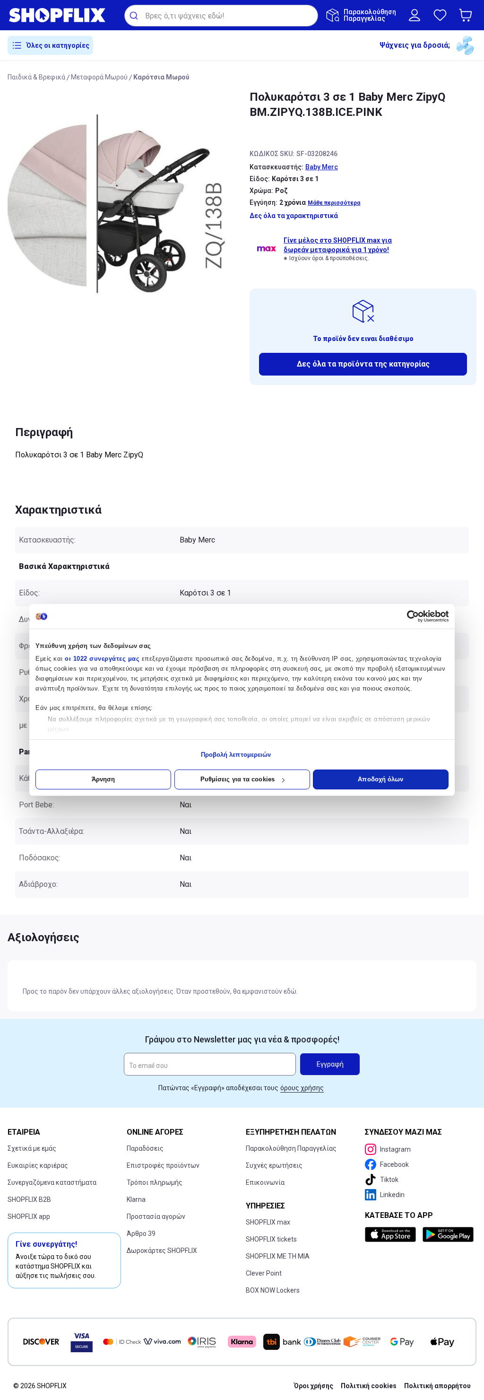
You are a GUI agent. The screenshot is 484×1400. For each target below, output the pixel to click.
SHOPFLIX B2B (29, 1199)
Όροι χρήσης (313, 1386)
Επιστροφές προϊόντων (163, 1165)
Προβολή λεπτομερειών (236, 754)
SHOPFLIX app (29, 1216)
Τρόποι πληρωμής (154, 1182)
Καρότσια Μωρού (161, 77)
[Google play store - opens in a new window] (447, 1234)
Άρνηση (103, 779)
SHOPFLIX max (268, 1222)
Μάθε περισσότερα (334, 203)
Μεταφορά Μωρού (99, 77)
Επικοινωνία (265, 1182)
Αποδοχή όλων (380, 779)
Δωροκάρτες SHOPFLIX (162, 1250)
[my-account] (414, 15)
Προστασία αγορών (156, 1216)
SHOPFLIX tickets (271, 1239)
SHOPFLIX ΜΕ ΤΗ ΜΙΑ (278, 1256)
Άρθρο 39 (141, 1233)
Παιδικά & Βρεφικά (36, 77)
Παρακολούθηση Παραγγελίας (291, 1148)
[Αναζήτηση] (135, 15)
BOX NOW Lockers (273, 1290)
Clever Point (264, 1273)
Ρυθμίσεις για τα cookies (237, 779)
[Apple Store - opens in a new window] (392, 1234)
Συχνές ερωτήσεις (274, 1165)
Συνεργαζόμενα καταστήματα (52, 1182)
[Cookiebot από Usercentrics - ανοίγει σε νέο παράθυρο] (407, 616)
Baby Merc (321, 167)
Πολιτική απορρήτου (437, 1386)
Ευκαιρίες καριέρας (38, 1165)
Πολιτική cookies (369, 1386)
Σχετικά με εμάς (32, 1148)
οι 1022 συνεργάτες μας (102, 658)
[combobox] (221, 15)
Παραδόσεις (145, 1148)
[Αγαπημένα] (440, 15)
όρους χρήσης (302, 1088)
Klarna (136, 1199)
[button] (467, 15)
